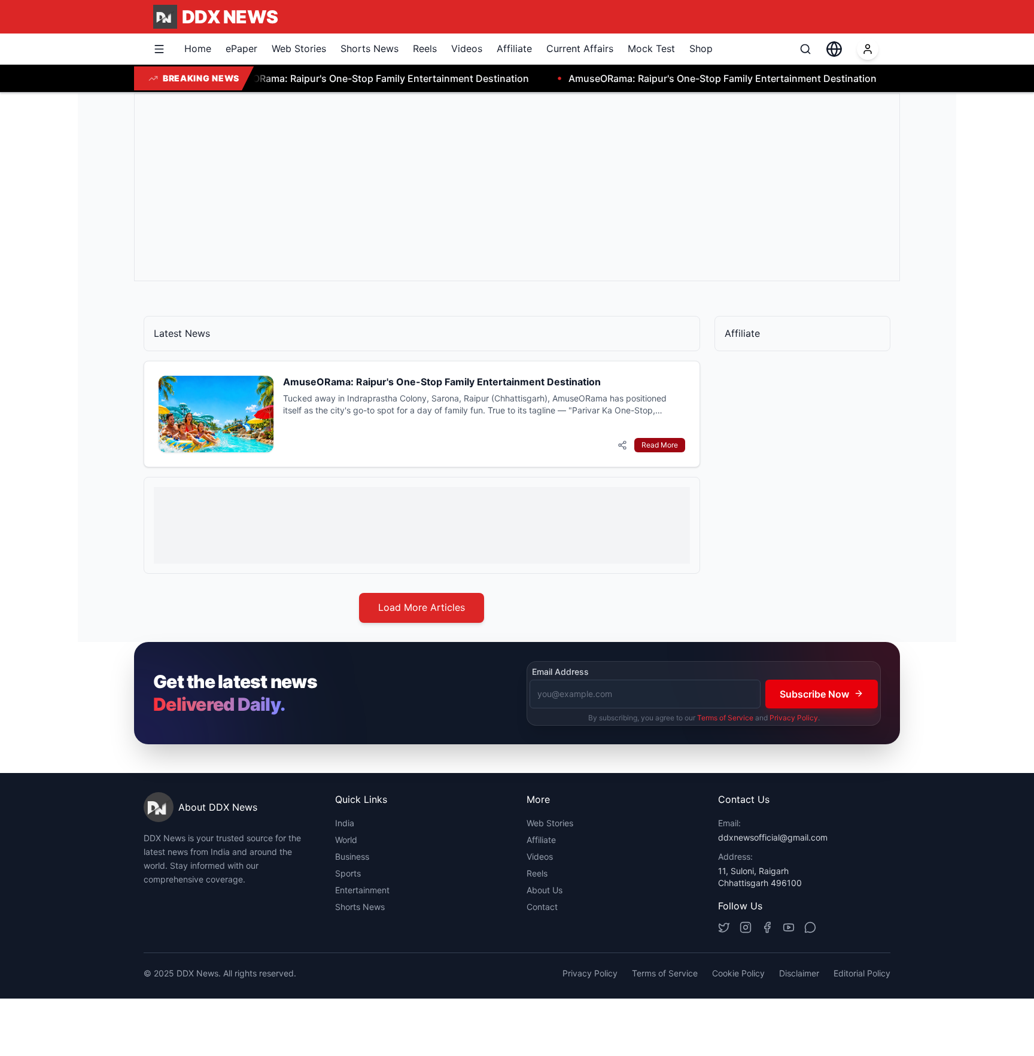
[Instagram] (746, 927)
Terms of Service (725, 717)
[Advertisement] (503, 187)
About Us (544, 890)
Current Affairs (579, 48)
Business (352, 856)
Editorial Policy (862, 973)
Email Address (560, 672)
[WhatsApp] (810, 927)
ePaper (241, 48)
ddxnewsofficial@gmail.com (773, 837)
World (346, 840)
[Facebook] (767, 927)
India (344, 823)
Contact (542, 907)
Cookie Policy (738, 973)
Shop (701, 48)
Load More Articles (421, 607)
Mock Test (651, 48)
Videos (466, 48)
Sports (348, 873)
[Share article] (622, 445)
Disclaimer (799, 973)
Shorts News (369, 48)
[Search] (805, 49)
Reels (425, 48)
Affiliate (514, 48)
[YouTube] (789, 927)
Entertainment (362, 890)
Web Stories (299, 48)
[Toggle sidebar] (159, 49)
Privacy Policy (794, 717)
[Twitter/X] (724, 927)
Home (197, 48)
